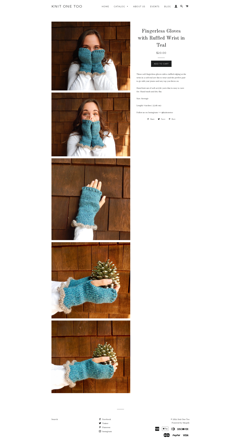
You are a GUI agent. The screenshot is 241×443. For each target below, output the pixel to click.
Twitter (105, 423)
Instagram (107, 431)
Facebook (106, 419)
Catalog (120, 6)
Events (154, 6)
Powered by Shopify (181, 423)
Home (105, 6)
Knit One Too (66, 6)
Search (54, 419)
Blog (167, 6)
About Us (139, 6)
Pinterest (106, 427)
